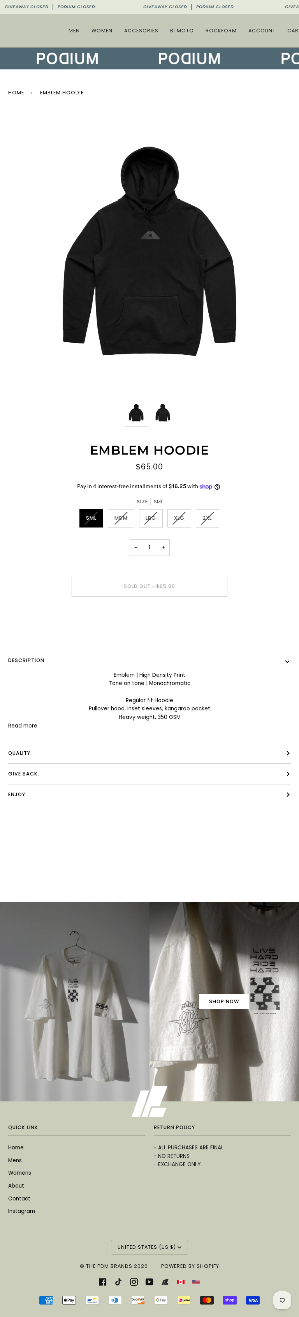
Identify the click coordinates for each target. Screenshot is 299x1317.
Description (26, 660)
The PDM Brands (109, 1266)
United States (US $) (147, 1247)
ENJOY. (17, 794)
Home (16, 92)
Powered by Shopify (190, 1266)
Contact (19, 1198)
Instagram (21, 1211)
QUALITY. (20, 753)
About (16, 1186)
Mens (15, 1160)
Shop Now (224, 1001)
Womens (19, 1173)
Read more (22, 725)
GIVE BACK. (23, 773)
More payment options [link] (150, 633)
